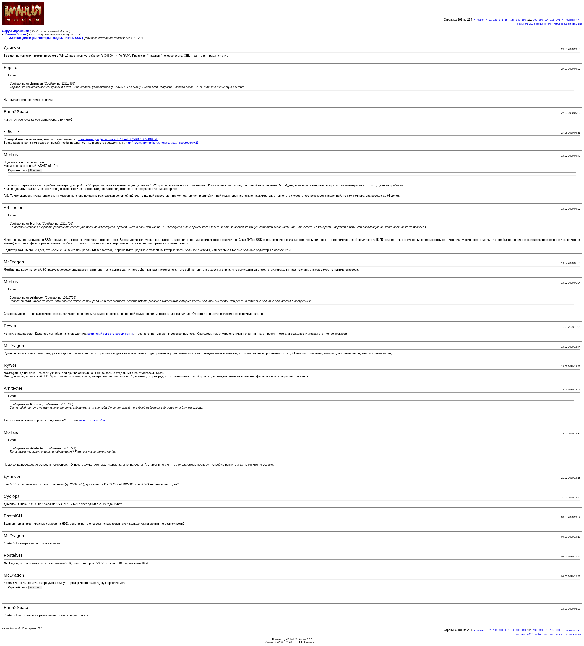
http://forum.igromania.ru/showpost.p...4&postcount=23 (162, 142)
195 (552, 19)
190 (524, 19)
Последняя (572, 19)
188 (512, 19)
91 (490, 19)
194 (547, 19)
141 (495, 19)
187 (507, 19)
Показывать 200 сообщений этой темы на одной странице (548, 23)
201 (558, 19)
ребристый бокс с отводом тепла (110, 333)
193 (541, 19)
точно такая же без (92, 420)
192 (535, 19)
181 (501, 19)
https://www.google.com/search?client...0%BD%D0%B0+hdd (118, 139)
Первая (479, 19)
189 (518, 19)
